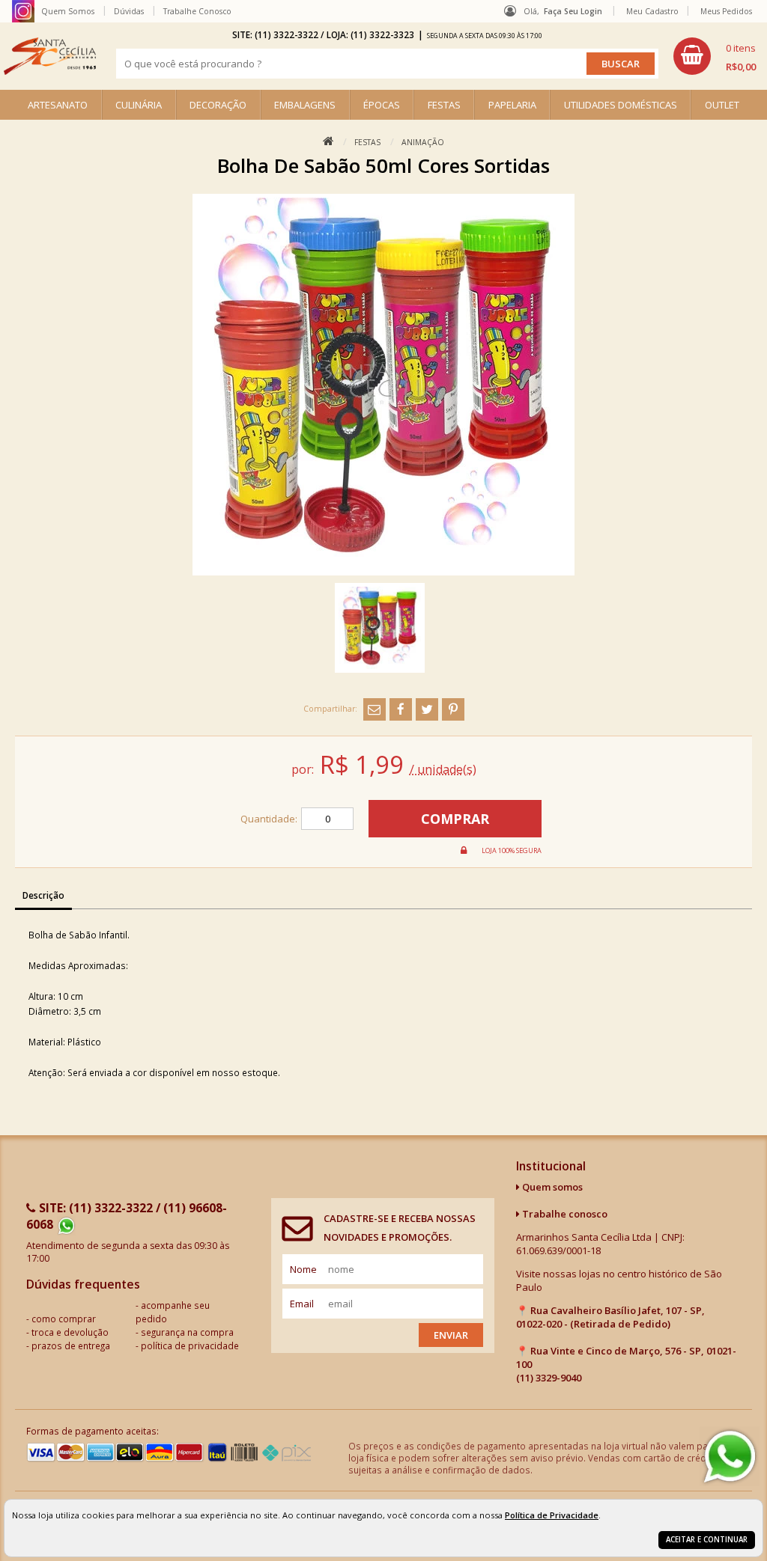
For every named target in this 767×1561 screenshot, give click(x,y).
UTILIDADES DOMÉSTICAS (620, 105)
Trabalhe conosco (563, 1214)
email (302, 1303)
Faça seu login (573, 11)
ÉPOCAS (381, 105)
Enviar (451, 1335)
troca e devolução (70, 1332)
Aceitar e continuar (707, 1540)
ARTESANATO (58, 105)
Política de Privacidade (551, 1515)
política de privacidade (190, 1345)
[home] (50, 56)
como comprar (63, 1319)
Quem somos (551, 1187)
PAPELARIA (512, 105)
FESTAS (444, 105)
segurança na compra (187, 1332)
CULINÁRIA (138, 105)
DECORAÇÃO (218, 105)
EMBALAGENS (305, 105)
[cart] (714, 56)
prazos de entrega (70, 1345)
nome (303, 1269)
